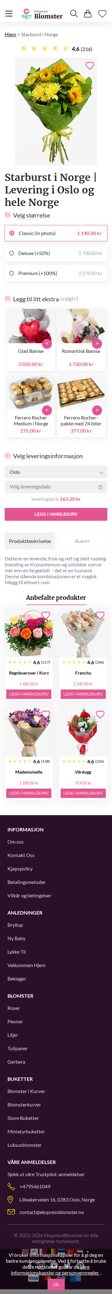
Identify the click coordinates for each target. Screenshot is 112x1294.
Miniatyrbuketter (26, 1131)
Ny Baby (16, 938)
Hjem (10, 34)
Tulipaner (17, 1048)
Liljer (12, 1035)
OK (56, 1284)
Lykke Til (16, 952)
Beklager (16, 978)
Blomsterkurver (24, 1104)
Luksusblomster (24, 1145)
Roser (13, 1008)
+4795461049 (35, 1186)
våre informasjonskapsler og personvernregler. (55, 1270)
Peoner (15, 1021)
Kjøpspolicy (20, 868)
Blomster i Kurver (26, 1091)
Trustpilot (46, 1174)
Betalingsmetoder (26, 882)
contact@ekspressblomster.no (52, 1212)
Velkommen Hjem (26, 965)
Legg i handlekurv (56, 514)
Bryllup (15, 925)
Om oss (15, 842)
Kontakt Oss (21, 855)
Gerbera (16, 1062)
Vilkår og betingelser (29, 895)
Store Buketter (23, 1118)
